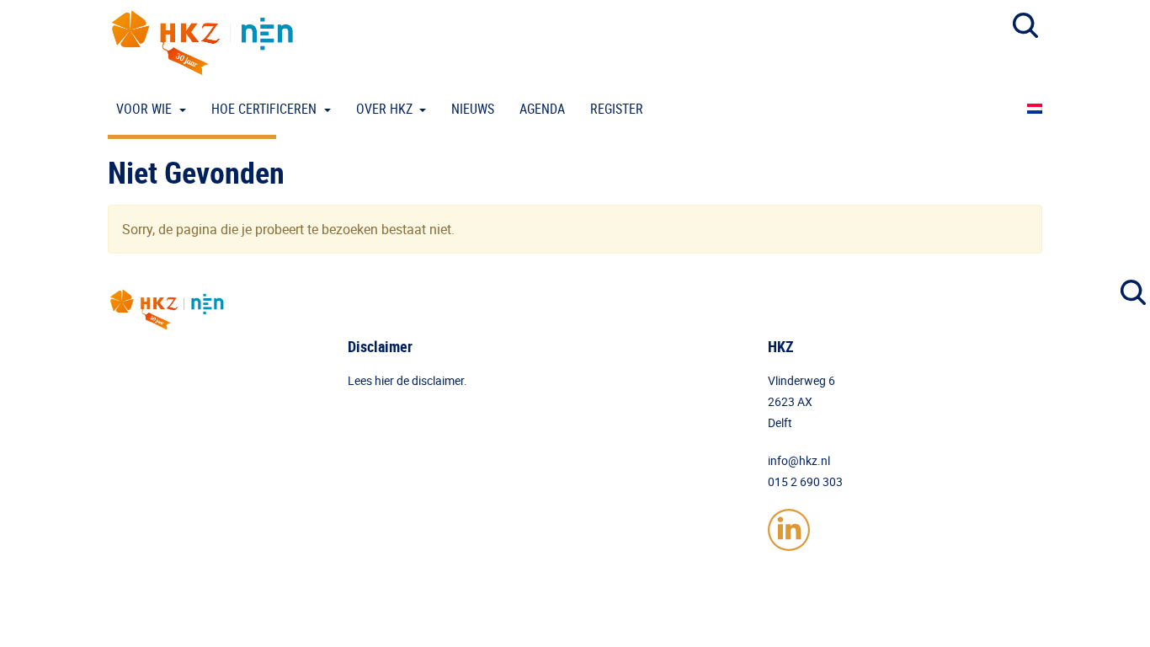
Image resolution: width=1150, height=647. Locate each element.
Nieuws (472, 108)
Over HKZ (386, 108)
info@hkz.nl (799, 460)
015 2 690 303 (805, 481)
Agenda (542, 108)
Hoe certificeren (265, 108)
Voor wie (145, 108)
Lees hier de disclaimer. (407, 380)
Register (616, 108)
